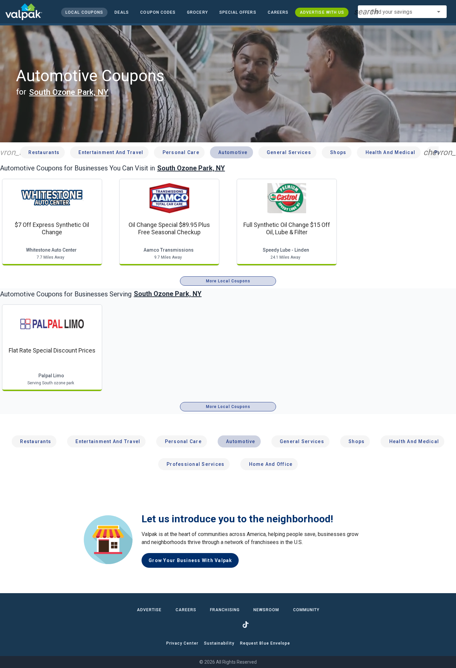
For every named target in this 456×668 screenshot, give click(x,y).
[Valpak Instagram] (228, 625)
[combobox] (402, 11)
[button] (237, 12)
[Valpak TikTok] (245, 625)
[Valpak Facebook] (211, 625)
